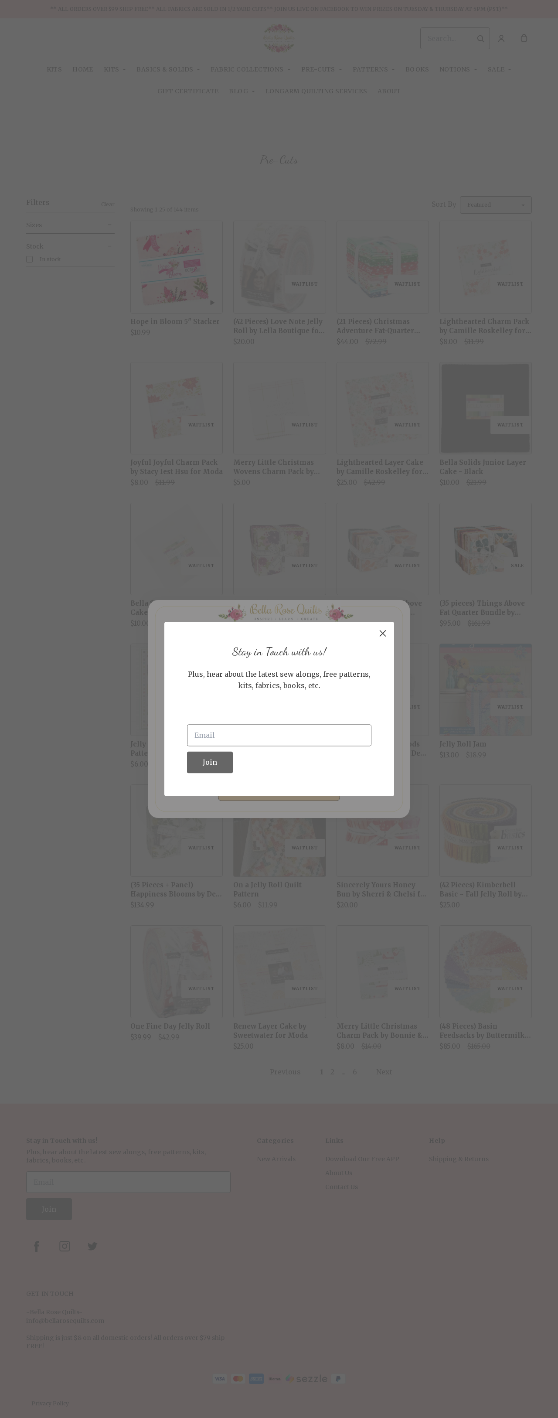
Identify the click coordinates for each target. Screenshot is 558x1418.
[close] (383, 633)
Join (210, 762)
